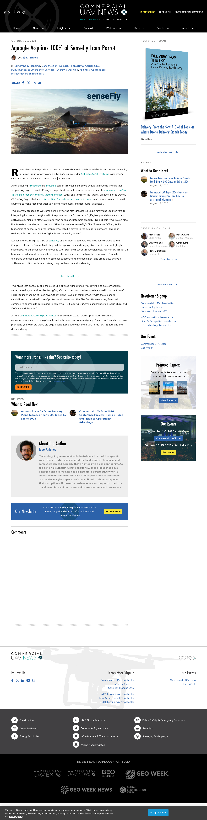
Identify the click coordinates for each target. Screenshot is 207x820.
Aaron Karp (182, 242)
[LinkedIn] (14, 12)
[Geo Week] (147, 774)
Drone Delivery (28, 728)
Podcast (88, 28)
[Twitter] (9, 12)
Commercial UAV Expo (190, 12)
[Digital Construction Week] (133, 790)
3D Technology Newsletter (157, 325)
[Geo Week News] (86, 790)
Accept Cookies (158, 812)
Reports (139, 28)
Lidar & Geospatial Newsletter (158, 321)
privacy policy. (16, 816)
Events (160, 28)
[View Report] (154, 388)
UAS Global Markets (93, 720)
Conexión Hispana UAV (154, 311)
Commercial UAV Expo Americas (38, 315)
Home (16, 28)
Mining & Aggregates (93, 70)
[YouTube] (18, 12)
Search (166, 12)
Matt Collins (182, 234)
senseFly (54, 240)
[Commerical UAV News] (26, 656)
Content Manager (185, 238)
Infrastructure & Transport (27, 73)
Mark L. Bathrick (157, 250)
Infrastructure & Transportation (98, 736)
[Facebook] (5, 12)
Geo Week (147, 348)
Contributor (182, 246)
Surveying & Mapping (27, 66)
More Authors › (168, 259)
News (36, 28)
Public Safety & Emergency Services (32, 70)
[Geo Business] (108, 774)
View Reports (168, 400)
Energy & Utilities (67, 70)
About (185, 28)
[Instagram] (23, 12)
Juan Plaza (154, 234)
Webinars (111, 28)
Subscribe (23, 387)
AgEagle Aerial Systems (95, 174)
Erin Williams (156, 242)
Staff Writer (155, 238)
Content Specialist (158, 246)
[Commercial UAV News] (81, 774)
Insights (61, 28)
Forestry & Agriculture (85, 66)
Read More (147, 139)
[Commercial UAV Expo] (188, 657)
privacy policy (59, 381)
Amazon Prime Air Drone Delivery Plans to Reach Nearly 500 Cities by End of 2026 (43, 415)
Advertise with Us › (69, 276)
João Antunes (29, 57)
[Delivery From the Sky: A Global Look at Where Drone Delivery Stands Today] (168, 84)
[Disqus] (69, 578)
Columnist (154, 254)
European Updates (151, 307)
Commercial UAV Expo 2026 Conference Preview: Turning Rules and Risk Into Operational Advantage (101, 417)
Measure (51, 185)
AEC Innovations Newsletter (157, 317)
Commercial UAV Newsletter (157, 303)
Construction (49, 66)
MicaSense (34, 185)
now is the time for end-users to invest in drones (66, 199)
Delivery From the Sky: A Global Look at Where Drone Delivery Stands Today (167, 129)
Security (64, 66)
